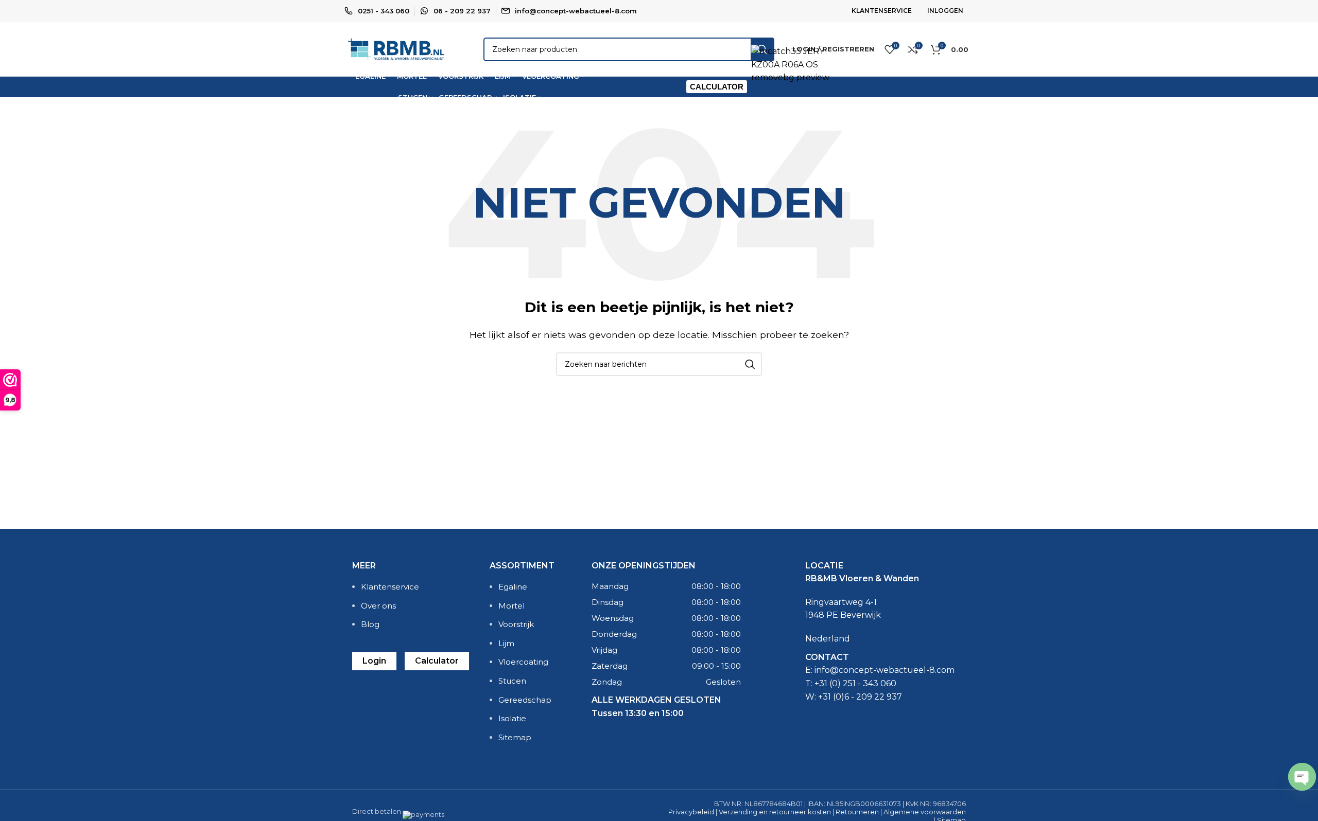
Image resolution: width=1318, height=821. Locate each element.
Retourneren (857, 812)
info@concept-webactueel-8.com (576, 11)
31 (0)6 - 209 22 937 (862, 697)
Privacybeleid (691, 812)
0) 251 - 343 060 (864, 683)
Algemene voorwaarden (924, 812)
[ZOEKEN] (750, 364)
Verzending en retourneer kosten (775, 812)
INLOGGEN (945, 10)
